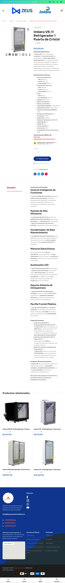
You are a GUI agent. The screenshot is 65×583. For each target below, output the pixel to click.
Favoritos (56, 581)
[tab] (14, 188)
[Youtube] (61, 1)
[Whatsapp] (57, 1)
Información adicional (14, 191)
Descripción (11, 187)
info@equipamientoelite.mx (14, 514)
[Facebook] (49, 1)
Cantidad (36, 148)
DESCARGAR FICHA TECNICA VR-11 (44, 139)
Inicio (4, 21)
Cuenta (24, 581)
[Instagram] (53, 1)
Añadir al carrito (43, 158)
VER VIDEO (37, 137)
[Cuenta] (24, 579)
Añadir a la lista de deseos (42, 163)
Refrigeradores (21, 21)
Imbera (11, 21)
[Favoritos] (57, 579)
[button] (28, 30)
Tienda (8, 581)
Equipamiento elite (19, 568)
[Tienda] (8, 579)
